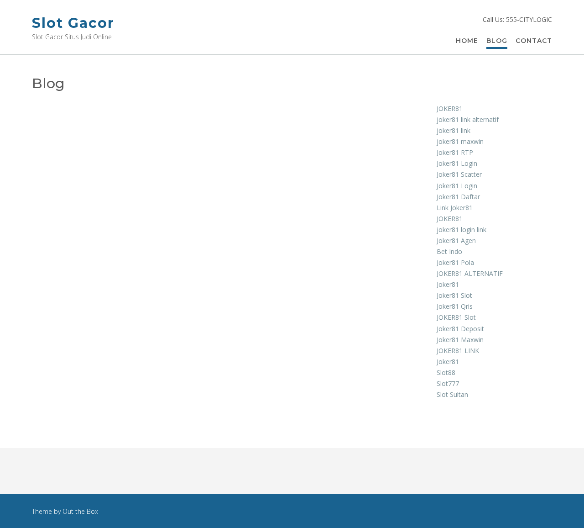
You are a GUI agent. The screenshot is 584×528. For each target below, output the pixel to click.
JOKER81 (450, 108)
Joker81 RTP (455, 152)
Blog (496, 41)
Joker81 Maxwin (460, 339)
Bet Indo (449, 251)
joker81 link (453, 130)
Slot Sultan (452, 394)
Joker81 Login (457, 163)
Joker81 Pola (455, 262)
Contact (534, 41)
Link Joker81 (455, 207)
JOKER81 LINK (458, 350)
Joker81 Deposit (460, 328)
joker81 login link (461, 229)
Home (467, 41)
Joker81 (448, 284)
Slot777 (448, 383)
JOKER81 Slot (456, 317)
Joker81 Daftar (458, 196)
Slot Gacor (73, 23)
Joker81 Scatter (459, 174)
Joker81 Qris (455, 306)
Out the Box (80, 511)
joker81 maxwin (460, 141)
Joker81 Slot (454, 295)
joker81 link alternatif (468, 119)
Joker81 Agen (456, 240)
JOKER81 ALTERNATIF (470, 273)
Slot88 (446, 372)
